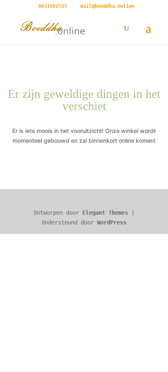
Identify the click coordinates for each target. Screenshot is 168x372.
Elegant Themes (105, 212)
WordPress (111, 222)
